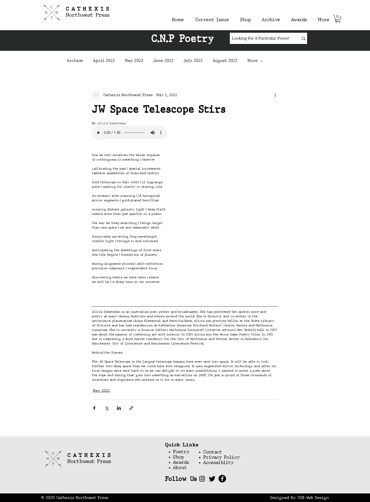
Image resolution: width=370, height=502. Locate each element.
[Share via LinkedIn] (119, 408)
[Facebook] (222, 478)
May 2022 (134, 61)
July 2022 (193, 61)
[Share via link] (131, 408)
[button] (337, 18)
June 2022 (163, 61)
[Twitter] (212, 478)
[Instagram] (202, 478)
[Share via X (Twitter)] (106, 408)
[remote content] (136, 133)
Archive (75, 61)
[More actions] (275, 95)
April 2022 (104, 61)
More (252, 61)
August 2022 (225, 61)
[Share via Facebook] (94, 408)
